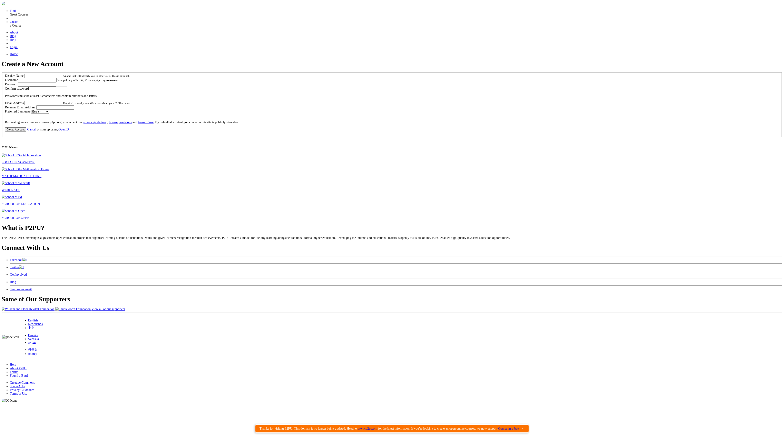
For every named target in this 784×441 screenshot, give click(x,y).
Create (14, 21)
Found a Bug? (19, 375)
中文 (31, 328)
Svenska (33, 339)
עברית (32, 342)
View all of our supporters (108, 309)
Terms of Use (18, 393)
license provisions (120, 122)
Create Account (16, 129)
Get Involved (18, 274)
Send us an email (21, 289)
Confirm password (17, 88)
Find (13, 10)
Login (14, 47)
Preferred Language (17, 111)
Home (14, 54)
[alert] (392, 428)
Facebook (16, 260)
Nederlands (35, 324)
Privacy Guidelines (22, 390)
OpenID (63, 129)
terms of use (146, 122)
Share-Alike (17, 386)
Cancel (31, 129)
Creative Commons (22, 382)
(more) (32, 353)
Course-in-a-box (508, 428)
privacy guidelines (94, 122)
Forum (14, 372)
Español (33, 335)
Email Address (14, 103)
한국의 (33, 349)
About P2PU (18, 368)
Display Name (14, 75)
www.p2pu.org (367, 428)
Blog (13, 36)
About (14, 32)
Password (11, 84)
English (33, 320)
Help (13, 39)
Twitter (14, 267)
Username (11, 80)
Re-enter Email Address (20, 107)
